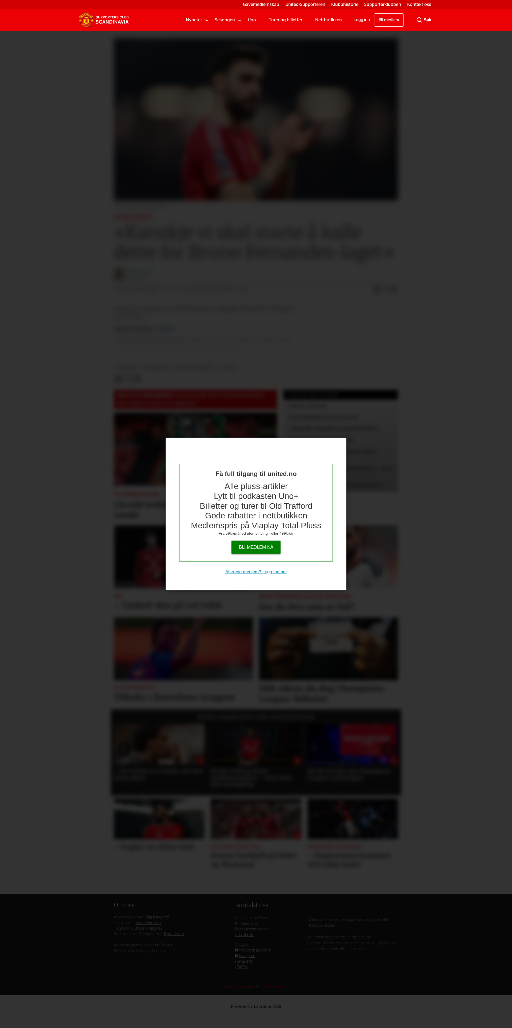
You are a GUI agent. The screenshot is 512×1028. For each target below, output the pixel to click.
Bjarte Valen (174, 934)
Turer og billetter (285, 20)
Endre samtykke (275, 987)
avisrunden (156, 367)
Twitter (244, 945)
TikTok (242, 967)
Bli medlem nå (256, 547)
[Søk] (419, 20)
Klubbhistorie (344, 4)
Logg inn (362, 20)
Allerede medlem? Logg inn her (256, 571)
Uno (252, 20)
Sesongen (225, 20)
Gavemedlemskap (261, 4)
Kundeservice (246, 924)
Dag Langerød (157, 917)
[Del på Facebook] (377, 290)
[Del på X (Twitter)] (385, 290)
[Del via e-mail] (394, 290)
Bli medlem (389, 20)
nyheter (126, 367)
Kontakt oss (419, 4)
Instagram (247, 956)
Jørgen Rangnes (148, 928)
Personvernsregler (238, 987)
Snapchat (244, 961)
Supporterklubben (382, 4)
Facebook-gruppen (254, 950)
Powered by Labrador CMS (256, 1006)
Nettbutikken (328, 20)
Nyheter (194, 20)
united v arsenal (195, 367)
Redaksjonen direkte (252, 929)
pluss (228, 367)
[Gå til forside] (104, 20)
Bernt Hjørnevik (148, 923)
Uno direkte (244, 935)
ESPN (165, 329)
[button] (124, 749)
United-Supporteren (305, 4)
